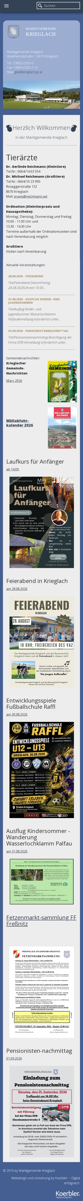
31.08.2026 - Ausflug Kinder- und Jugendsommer (34, 300)
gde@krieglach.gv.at (28, 72)
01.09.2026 (14, 1058)
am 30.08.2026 (16, 714)
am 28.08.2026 (16, 589)
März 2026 (14, 380)
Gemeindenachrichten (22, 358)
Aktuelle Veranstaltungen (25, 265)
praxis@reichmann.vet (30, 196)
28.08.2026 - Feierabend (25, 276)
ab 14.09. (12, 469)
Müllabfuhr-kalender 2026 (19, 422)
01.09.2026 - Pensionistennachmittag (38, 331)
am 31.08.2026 (16, 851)
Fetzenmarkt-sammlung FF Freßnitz (41, 920)
